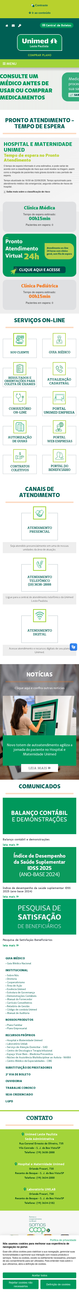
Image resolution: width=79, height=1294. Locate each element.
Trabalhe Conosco (20, 1088)
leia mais (9, 844)
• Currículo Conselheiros (19, 1002)
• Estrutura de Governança (20, 992)
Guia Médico (15, 958)
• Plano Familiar (14, 1024)
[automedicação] (39, 91)
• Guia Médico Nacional (18, 963)
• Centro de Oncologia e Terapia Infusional (29, 1050)
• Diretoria (11, 978)
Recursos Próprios (20, 1035)
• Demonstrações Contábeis (21, 995)
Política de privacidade (63, 1240)
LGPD (9, 1101)
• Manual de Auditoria (17, 1013)
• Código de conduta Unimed (21, 1009)
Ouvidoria (14, 1081)
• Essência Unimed (16, 989)
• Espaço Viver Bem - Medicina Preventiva (29, 1054)
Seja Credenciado (19, 1094)
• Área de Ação (14, 985)
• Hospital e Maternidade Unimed (24, 1040)
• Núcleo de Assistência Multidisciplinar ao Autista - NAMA (38, 1057)
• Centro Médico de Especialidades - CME (29, 1060)
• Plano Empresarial (16, 1028)
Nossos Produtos (19, 1019)
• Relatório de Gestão (18, 1006)
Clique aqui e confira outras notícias (39, 688)
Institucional (17, 970)
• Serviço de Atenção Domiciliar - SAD (27, 1047)
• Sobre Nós (12, 975)
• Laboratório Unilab (17, 1043)
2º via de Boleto (18, 1074)
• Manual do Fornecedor (19, 999)
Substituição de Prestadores (29, 1067)
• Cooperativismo (15, 982)
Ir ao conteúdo (41, 12)
